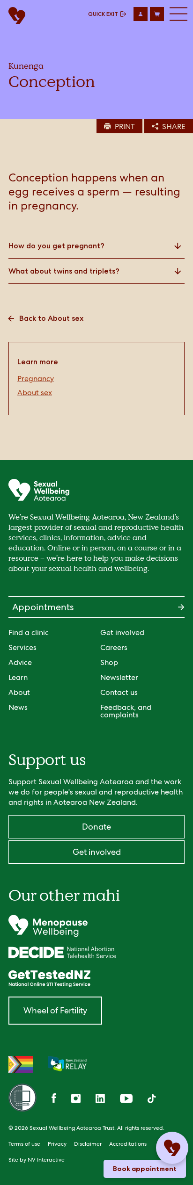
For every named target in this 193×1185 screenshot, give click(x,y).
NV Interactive (46, 1159)
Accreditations (128, 1144)
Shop (109, 662)
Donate (96, 826)
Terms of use (24, 1144)
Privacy (57, 1144)
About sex (34, 392)
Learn (18, 677)
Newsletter (119, 677)
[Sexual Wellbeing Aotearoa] (14, 16)
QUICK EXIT (103, 14)
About (19, 692)
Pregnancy (35, 378)
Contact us (119, 692)
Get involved (122, 632)
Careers (113, 647)
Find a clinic (28, 632)
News (18, 707)
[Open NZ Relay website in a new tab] (67, 1064)
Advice (20, 662)
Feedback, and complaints (125, 711)
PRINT (125, 126)
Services (22, 647)
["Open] (96, 926)
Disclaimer (88, 1144)
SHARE (174, 126)
